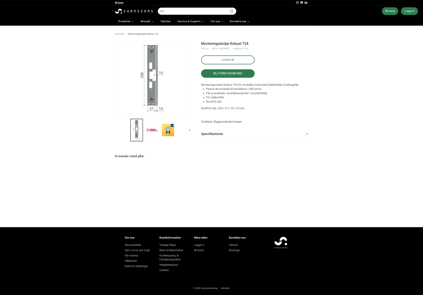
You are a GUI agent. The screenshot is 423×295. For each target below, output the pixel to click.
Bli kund (119, 3)
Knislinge (234, 250)
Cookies (164, 270)
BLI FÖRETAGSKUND (227, 73)
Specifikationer (212, 134)
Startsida (119, 34)
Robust (205, 48)
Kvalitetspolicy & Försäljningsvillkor (170, 257)
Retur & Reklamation (171, 250)
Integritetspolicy (168, 264)
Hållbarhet (131, 260)
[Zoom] (152, 78)
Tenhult (233, 245)
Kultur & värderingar (136, 266)
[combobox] (197, 11)
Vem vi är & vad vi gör (137, 250)
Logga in (409, 11)
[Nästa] (188, 129)
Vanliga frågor (167, 245)
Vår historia (131, 255)
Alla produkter (133, 245)
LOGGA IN (228, 59)
